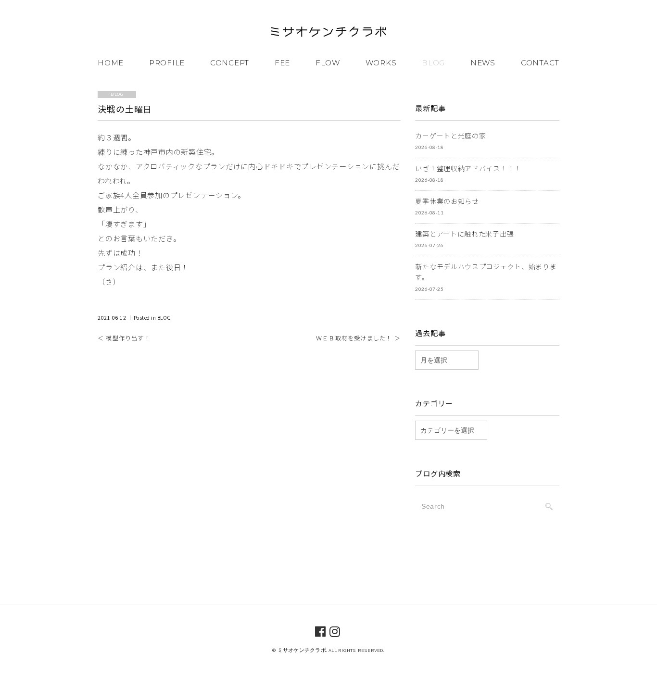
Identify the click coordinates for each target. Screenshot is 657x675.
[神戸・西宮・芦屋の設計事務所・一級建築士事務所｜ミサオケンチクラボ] (328, 33)
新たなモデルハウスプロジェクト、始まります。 (485, 272)
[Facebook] (320, 630)
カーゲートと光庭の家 (450, 135)
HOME (111, 62)
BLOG (433, 62)
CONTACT (540, 62)
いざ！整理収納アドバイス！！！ (468, 168)
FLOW (328, 62)
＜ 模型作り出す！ (124, 338)
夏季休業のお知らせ (447, 201)
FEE (282, 62)
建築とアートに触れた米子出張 (464, 233)
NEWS (482, 62)
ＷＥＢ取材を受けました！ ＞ (358, 338)
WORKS (381, 62)
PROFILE (167, 62)
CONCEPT (229, 62)
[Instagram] (335, 630)
